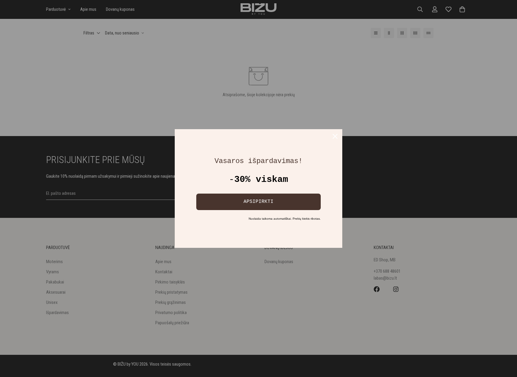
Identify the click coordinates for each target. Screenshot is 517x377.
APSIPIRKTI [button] (258, 201)
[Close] (335, 136)
